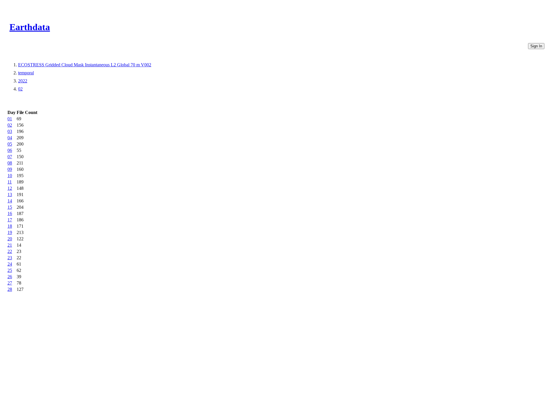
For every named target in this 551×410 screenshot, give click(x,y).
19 (9, 232)
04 (9, 137)
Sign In (536, 46)
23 (9, 257)
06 (9, 150)
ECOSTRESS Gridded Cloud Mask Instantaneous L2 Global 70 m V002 (84, 64)
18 (9, 226)
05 (9, 144)
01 (9, 118)
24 (9, 264)
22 (9, 251)
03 (9, 131)
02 (20, 88)
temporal (26, 72)
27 (9, 283)
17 (9, 219)
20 (9, 238)
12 (9, 188)
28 (9, 289)
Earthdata (29, 27)
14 (9, 200)
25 (9, 270)
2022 (22, 80)
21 (9, 245)
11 (9, 181)
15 (9, 207)
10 (9, 175)
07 (9, 156)
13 (9, 194)
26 (9, 276)
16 (9, 213)
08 (9, 162)
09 (9, 169)
